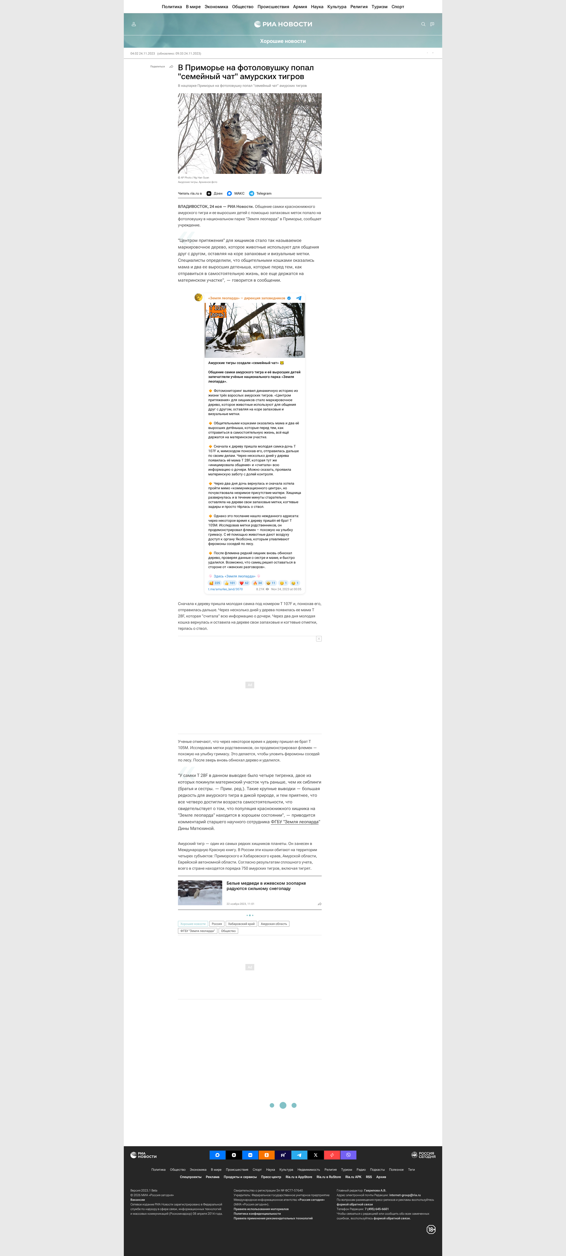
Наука (270, 1170)
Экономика (198, 1170)
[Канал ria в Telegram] (299, 1155)
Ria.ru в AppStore (299, 1177)
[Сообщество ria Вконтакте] (250, 1155)
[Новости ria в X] (316, 1155)
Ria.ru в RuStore (329, 1177)
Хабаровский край (241, 924)
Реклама (212, 1177)
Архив (381, 1177)
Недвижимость (309, 1170)
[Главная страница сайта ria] (283, 24)
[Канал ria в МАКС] (218, 1155)
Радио (361, 1170)
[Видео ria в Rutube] (283, 1155)
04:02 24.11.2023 (142, 53)
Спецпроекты (190, 1177)
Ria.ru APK (353, 1177)
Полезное (396, 1170)
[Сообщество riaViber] (348, 1155)
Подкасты (377, 1170)
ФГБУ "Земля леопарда (295, 821)
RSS (369, 1177)
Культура (286, 1170)
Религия (331, 1170)
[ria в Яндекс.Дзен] (234, 1155)
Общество (228, 931)
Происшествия (237, 1170)
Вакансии (137, 1199)
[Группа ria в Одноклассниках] (267, 1155)
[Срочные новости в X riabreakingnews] (332, 1155)
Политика (158, 1170)
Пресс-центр (271, 1177)
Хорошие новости (193, 924)
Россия (217, 924)
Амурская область (274, 924)
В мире (216, 1170)
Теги (411, 1170)
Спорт (257, 1170)
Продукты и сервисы (240, 1177)
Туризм (346, 1170)
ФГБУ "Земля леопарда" (197, 931)
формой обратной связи (355, 1204)
